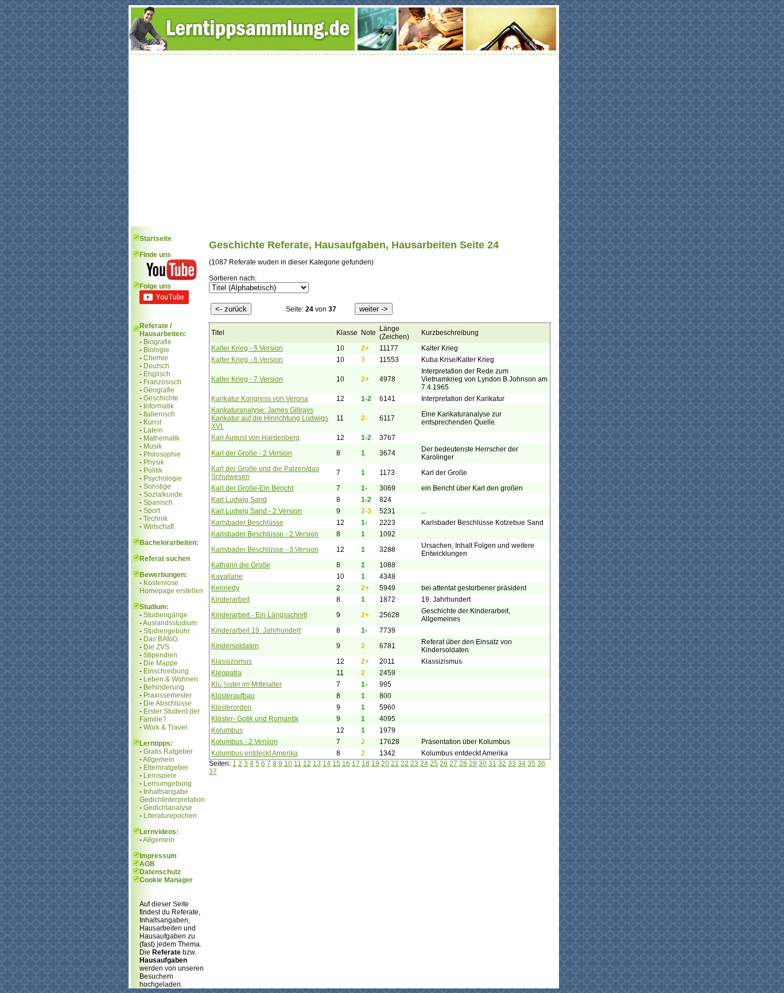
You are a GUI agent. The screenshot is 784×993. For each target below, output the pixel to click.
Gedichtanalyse (167, 808)
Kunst (152, 422)
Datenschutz (160, 872)
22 (405, 764)
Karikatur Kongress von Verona (259, 399)
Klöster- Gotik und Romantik (254, 719)
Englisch (156, 374)
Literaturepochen (170, 816)
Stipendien (160, 655)
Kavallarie (227, 577)
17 (356, 764)
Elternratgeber (165, 768)
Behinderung (163, 687)
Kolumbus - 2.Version (244, 742)
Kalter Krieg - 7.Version (247, 379)
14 (327, 764)
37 (213, 772)
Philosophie (162, 454)
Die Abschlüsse (167, 703)
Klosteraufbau (233, 696)
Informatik (158, 406)
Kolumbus (227, 730)
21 (395, 764)
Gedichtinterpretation (172, 800)
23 (414, 764)
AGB (147, 864)
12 (307, 764)
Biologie (156, 350)
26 (444, 764)
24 (424, 764)
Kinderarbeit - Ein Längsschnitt (259, 615)
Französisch (162, 382)
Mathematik (161, 438)
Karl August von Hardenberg (255, 438)
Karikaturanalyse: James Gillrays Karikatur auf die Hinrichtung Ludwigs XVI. (269, 418)
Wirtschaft (158, 527)
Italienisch (159, 414)
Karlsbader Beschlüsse (247, 523)
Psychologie (162, 478)
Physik (153, 462)
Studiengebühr (166, 631)
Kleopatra (226, 673)
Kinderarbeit (230, 599)
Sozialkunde (163, 494)
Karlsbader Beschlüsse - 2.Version (265, 534)
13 (317, 764)
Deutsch (156, 366)
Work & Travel (165, 727)
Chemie (155, 358)
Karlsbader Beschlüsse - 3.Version (265, 550)
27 (453, 764)
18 (366, 764)
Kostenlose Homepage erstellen (171, 587)
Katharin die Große (240, 565)
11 (297, 764)
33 (512, 764)
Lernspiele (160, 776)
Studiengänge (165, 615)
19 (375, 764)
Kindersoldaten (235, 646)
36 (541, 764)
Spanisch (158, 503)
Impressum (158, 856)
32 (502, 764)
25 (434, 764)
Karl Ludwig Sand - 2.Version (256, 511)
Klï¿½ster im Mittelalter (246, 684)
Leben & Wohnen (170, 679)
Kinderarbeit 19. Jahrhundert (256, 630)
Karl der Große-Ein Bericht (252, 488)
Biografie (157, 342)
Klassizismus (231, 661)
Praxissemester (167, 695)
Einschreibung (166, 671)
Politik (152, 470)
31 (492, 764)
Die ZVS (156, 647)
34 (522, 764)
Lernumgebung (167, 784)
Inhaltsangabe (165, 792)
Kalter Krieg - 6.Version (247, 360)
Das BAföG (160, 639)
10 (288, 764)
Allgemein (158, 760)
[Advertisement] (344, 140)
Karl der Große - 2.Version (251, 453)
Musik (152, 446)
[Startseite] (344, 48)
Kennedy (225, 588)
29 (473, 764)
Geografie (158, 390)
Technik (155, 519)
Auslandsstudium (170, 623)
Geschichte (160, 398)
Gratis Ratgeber (168, 751)
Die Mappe (160, 663)
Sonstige (157, 486)
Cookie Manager (166, 880)
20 (385, 764)
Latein (153, 430)
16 (346, 764)
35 (531, 764)
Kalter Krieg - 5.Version (247, 348)
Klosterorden (231, 707)
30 (483, 764)
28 (463, 764)
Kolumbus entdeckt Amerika (254, 753)
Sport (151, 511)
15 (336, 764)
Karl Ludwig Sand (239, 500)
